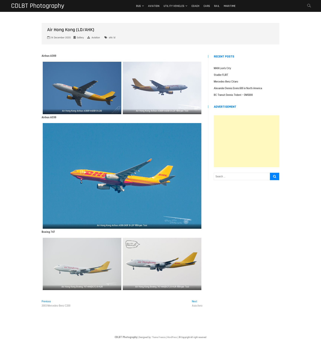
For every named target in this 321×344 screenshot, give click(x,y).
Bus (138, 6)
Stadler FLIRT (221, 75)
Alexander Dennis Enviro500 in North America (238, 88)
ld (114, 37)
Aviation (153, 6)
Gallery (80, 37)
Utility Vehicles (174, 6)
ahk (111, 37)
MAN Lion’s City (222, 68)
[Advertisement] (246, 141)
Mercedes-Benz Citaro (226, 81)
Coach (195, 6)
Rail (217, 6)
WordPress (172, 337)
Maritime (230, 6)
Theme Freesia (159, 337)
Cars (207, 6)
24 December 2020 (60, 37)
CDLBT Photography (37, 6)
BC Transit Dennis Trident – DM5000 (233, 95)
